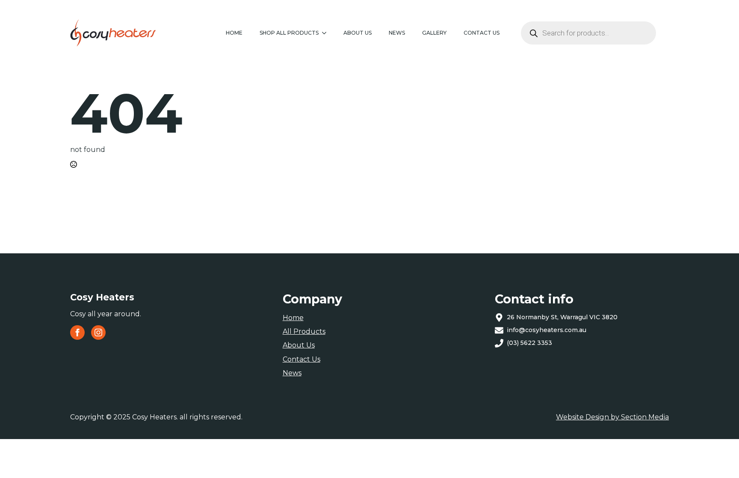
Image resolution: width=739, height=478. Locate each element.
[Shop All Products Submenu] (327, 33)
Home (234, 33)
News (397, 33)
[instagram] (98, 332)
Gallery (434, 33)
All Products (304, 331)
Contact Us (301, 359)
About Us (357, 33)
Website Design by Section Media (612, 417)
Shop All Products (289, 33)
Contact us (482, 33)
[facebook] (77, 332)
